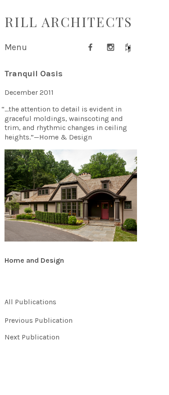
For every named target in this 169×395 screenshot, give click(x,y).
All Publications (30, 301)
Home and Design (34, 260)
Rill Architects (68, 21)
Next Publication (32, 337)
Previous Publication (39, 320)
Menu (16, 47)
